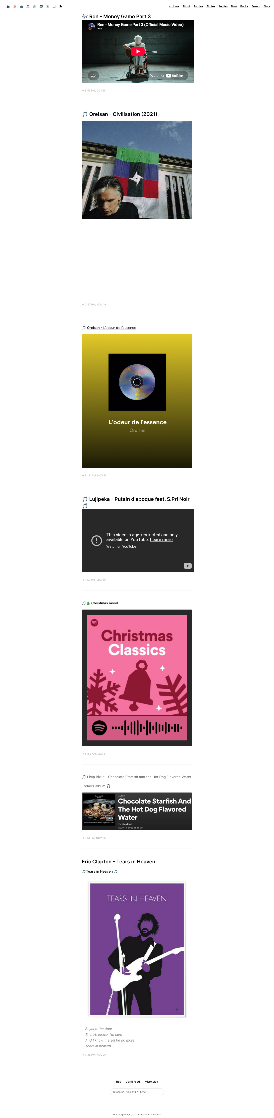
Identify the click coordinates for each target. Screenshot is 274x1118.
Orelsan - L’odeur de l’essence (111, 328)
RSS (118, 1081)
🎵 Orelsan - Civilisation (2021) (119, 114)
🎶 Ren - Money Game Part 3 (116, 16)
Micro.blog (151, 1081)
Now (234, 6)
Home (174, 6)
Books (244, 6)
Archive (198, 6)
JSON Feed (133, 1081)
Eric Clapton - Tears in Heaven (118, 862)
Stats (267, 6)
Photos (210, 6)
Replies (223, 6)
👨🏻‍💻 (41, 6)
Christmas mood (104, 603)
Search (256, 6)
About (186, 6)
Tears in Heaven (99, 871)
